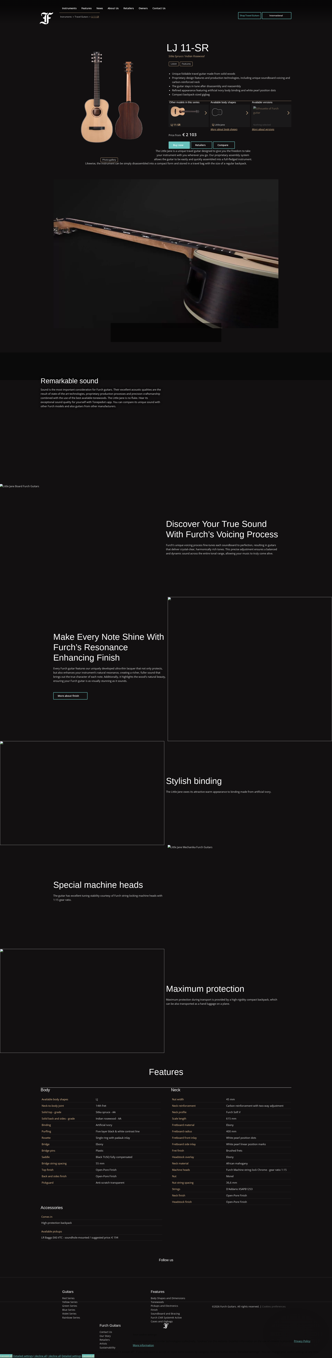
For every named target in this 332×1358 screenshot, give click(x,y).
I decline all (40, 1356)
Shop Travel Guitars (249, 15)
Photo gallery (109, 159)
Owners (143, 8)
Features (86, 8)
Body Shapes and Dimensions (168, 1298)
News (99, 8)
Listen (174, 63)
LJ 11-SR (95, 16)
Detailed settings (23, 1356)
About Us (113, 8)
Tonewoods (157, 1302)
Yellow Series (69, 1302)
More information (143, 1345)
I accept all (6, 1356)
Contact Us (159, 8)
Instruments (69, 8)
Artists (103, 1343)
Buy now (178, 145)
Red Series (68, 1298)
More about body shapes (224, 129)
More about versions (263, 129)
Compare (223, 145)
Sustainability (107, 1347)
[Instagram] (169, 1268)
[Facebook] (153, 1268)
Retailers (128, 8)
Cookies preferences (274, 1306)
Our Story (105, 1336)
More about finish (68, 695)
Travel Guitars (81, 16)
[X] (161, 1266)
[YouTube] (177, 1268)
